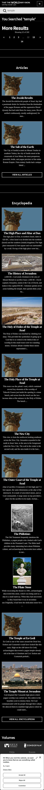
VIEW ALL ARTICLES (22, 175)
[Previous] (4, 37)
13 (34, 37)
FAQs (12, 752)
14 (22, 41)
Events (32, 752)
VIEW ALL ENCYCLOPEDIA (22, 719)
